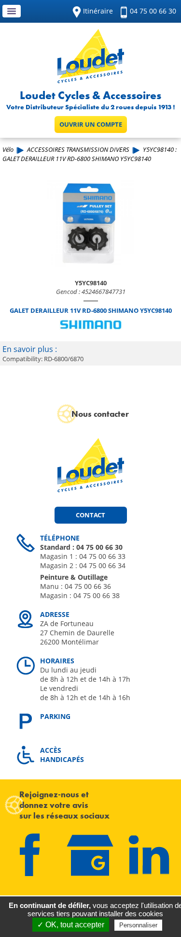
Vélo (8, 149)
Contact (90, 515)
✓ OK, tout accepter (70, 925)
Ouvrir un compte (90, 124)
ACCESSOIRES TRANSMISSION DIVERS (78, 149)
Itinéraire (98, 10)
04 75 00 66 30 (153, 10)
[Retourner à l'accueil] (90, 80)
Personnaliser (138, 925)
